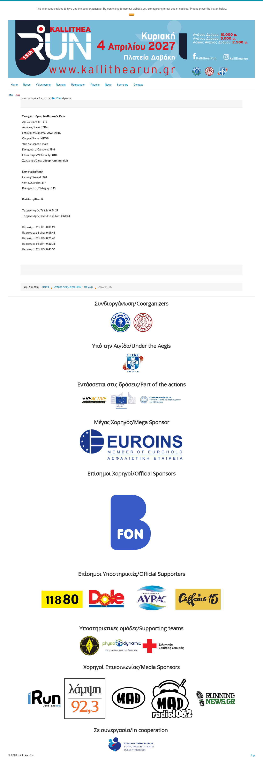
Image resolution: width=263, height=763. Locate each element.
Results (95, 84)
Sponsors (122, 84)
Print (58, 98)
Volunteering (43, 84)
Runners (61, 84)
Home (14, 84)
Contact (138, 84)
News (108, 84)
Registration (78, 84)
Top (252, 755)
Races (27, 84)
